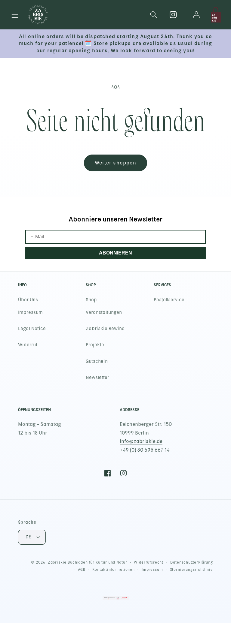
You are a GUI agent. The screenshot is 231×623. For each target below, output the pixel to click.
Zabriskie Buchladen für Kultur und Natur (87, 562)
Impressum (30, 312)
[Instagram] (173, 15)
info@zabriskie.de (141, 441)
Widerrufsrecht (148, 562)
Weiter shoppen (115, 163)
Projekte (95, 345)
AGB (82, 569)
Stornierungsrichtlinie (191, 569)
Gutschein (97, 361)
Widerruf (28, 345)
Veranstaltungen (104, 312)
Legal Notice (32, 328)
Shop (91, 299)
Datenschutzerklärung (191, 562)
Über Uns (28, 299)
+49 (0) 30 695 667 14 (145, 450)
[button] (15, 15)
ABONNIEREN (115, 252)
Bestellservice (169, 299)
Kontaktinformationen (113, 569)
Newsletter (97, 377)
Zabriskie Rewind (105, 328)
